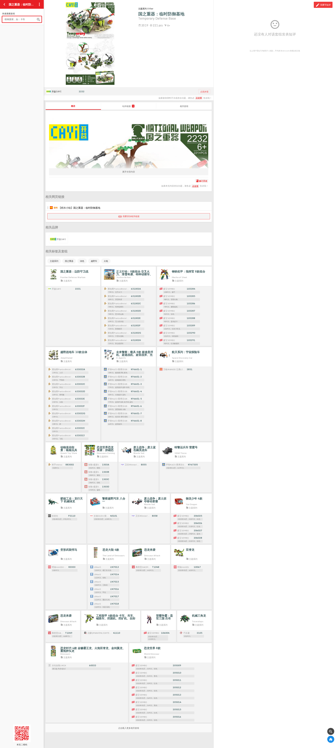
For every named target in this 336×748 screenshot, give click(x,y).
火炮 (106, 261)
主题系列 (54, 261)
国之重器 (69, 261)
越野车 (94, 261)
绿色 (82, 261)
